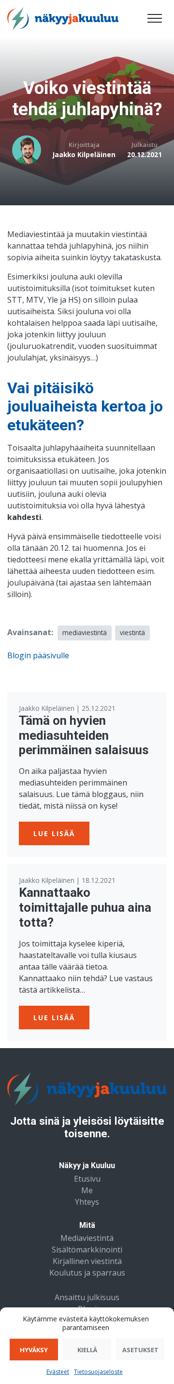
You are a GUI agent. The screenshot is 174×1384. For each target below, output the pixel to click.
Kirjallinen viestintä (87, 1261)
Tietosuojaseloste (98, 1372)
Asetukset (140, 1349)
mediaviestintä (84, 632)
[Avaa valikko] (155, 18)
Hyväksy (34, 1349)
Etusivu (87, 1178)
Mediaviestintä (87, 1238)
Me (87, 1190)
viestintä (132, 632)
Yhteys (87, 1202)
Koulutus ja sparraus (87, 1272)
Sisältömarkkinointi (87, 1249)
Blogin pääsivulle (38, 655)
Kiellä (87, 1349)
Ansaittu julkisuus (87, 1297)
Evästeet (57, 1372)
